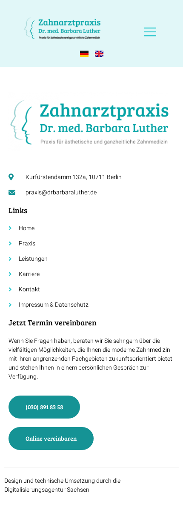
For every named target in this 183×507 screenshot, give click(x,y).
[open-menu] (150, 32)
